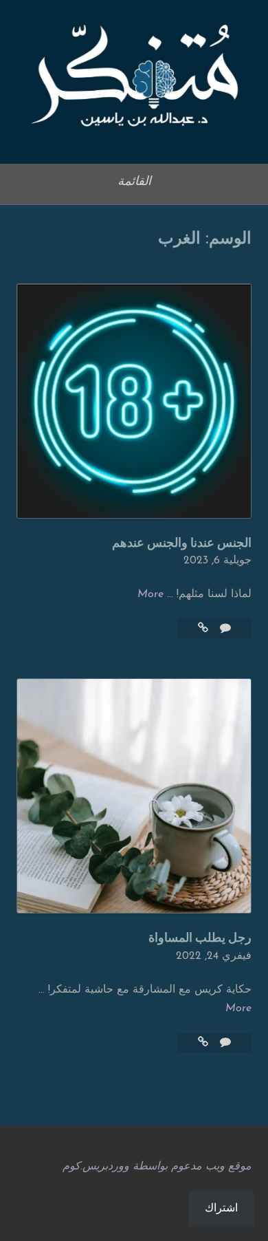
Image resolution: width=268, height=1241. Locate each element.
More (150, 594)
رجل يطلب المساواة (200, 938)
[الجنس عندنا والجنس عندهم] (203, 628)
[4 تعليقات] (223, 628)
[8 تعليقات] (223, 1042)
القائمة (134, 182)
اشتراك (221, 1208)
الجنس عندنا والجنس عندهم (182, 543)
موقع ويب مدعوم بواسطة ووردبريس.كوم (157, 1166)
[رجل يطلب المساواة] (203, 1042)
